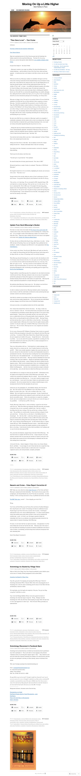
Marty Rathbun (57, 186)
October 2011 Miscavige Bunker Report (27, 237)
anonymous (24, 630)
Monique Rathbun (14, 638)
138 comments (33, 569)
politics (55, 229)
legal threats (16, 472)
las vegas (55, 170)
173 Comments (45, 554)
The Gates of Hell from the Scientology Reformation (22, 48)
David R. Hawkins (57, 108)
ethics (35, 212)
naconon (55, 205)
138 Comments (45, 630)
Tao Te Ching (56, 248)
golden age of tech (57, 133)
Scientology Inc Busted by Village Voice (25, 566)
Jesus (55, 160)
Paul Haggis (45, 633)
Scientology (56, 240)
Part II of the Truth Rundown (16, 269)
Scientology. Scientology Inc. (24, 478)
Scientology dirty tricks (36, 638)
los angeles (19, 214)
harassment (24, 471)
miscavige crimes (26, 214)
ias (54, 145)
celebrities (23, 212)
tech (54, 250)
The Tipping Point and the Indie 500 (39, 230)
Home (12, 10)
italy (54, 155)
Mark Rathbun (56, 182)
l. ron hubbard (56, 168)
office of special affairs (40, 472)
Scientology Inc (19, 219)
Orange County (57, 213)
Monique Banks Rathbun (19, 633)
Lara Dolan (34, 476)
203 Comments (45, 718)
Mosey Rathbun (28, 633)
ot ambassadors (57, 219)
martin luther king (57, 184)
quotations (56, 236)
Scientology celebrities (20, 561)
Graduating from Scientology (59, 135)
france (55, 125)
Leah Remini (56, 174)
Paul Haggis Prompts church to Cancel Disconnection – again (23, 694)
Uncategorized (39, 474)
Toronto (55, 268)
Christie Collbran (24, 724)
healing (38, 212)
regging (55, 238)
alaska (55, 82)
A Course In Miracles (58, 77)
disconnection (16, 471)
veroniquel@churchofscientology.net (21, 667)
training (55, 270)
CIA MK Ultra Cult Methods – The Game (62, 69)
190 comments (36, 227)
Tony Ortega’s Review (15, 52)
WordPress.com (57, 303)
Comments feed (57, 301)
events (55, 121)
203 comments (33, 648)
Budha (55, 96)
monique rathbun (57, 201)
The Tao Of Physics (57, 262)
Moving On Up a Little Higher (40, 4)
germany (55, 131)
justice (15, 214)
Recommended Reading (23, 10)
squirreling (22, 722)
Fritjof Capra (56, 129)
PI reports (56, 225)
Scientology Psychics (58, 62)
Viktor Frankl (56, 277)
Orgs (55, 215)
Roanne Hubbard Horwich (42, 476)
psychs (55, 233)
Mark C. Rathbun (27, 42)
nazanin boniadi (45, 217)
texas (20, 635)
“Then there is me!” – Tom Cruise (22, 40)
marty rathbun (31, 217)
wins (55, 281)
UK (54, 272)
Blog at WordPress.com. (39, 773)
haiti (54, 137)
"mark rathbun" (16, 217)
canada (55, 98)
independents (22, 631)
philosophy (56, 223)
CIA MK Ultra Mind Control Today (60, 64)
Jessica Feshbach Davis (26, 476)
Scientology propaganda (15, 640)
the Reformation (27, 474)
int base (11, 214)
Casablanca (56, 100)
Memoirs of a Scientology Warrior (60, 188)
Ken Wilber (56, 166)
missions (55, 197)
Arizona (55, 86)
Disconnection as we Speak (16, 692)
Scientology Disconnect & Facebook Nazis (26, 646)
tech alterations (56, 252)
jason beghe (56, 158)
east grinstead (56, 116)
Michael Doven (38, 217)
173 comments (35, 487)
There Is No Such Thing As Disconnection (19, 698)
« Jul (53, 56)
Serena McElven (35, 478)
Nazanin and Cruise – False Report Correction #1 (28, 485)
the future (32, 214)
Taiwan (55, 246)
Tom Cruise (18, 216)
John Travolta (56, 162)
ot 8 (54, 217)
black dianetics (17, 212)
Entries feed (56, 299)
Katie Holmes (31, 559)
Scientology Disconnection (32, 725)
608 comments (35, 42)
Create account (56, 294)
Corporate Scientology (18, 637)
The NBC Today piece (15, 499)
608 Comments (45, 212)
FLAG (11, 556)
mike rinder (12, 725)
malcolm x (56, 180)
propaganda (16, 474)
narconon (55, 207)
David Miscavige (29, 212)
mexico (55, 190)
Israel (55, 153)
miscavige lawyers (31, 472)
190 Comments (45, 469)
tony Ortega (30, 640)
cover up (28, 554)
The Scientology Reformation (29, 219)
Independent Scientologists (37, 637)
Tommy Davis (44, 219)
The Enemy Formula (58, 256)
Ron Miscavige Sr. (14, 478)
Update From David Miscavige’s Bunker (25, 225)
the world (55, 264)
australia (55, 88)
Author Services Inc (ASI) (59, 90)
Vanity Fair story (33, 490)
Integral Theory (57, 151)
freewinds (56, 127)
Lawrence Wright (57, 172)
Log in (55, 296)
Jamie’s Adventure (14, 699)
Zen (54, 283)
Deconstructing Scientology (59, 112)
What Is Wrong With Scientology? (60, 279)
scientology (12, 219)
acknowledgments (18, 469)
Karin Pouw (46, 637)
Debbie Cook (28, 718)
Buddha (55, 94)
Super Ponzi (56, 244)
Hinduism (56, 143)
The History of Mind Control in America (61, 71)
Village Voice (36, 640)
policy (17, 722)
